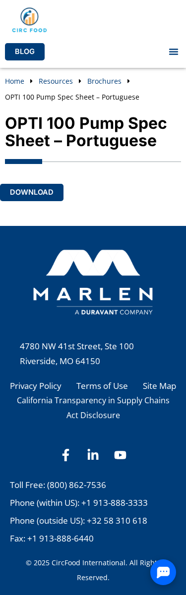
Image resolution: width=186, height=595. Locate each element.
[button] (173, 51)
